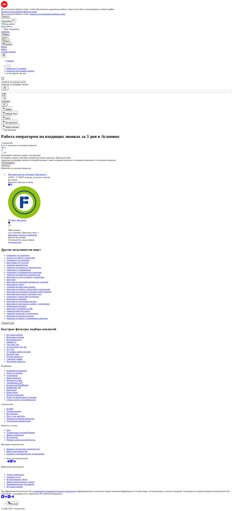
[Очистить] (5, 88)
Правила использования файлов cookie (47, 14)
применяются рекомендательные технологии (54, 491)
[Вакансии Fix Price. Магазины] (119, 202)
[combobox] (13, 82)
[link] (5, 40)
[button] (4, 47)
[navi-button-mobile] (3, 55)
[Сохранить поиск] (3, 95)
